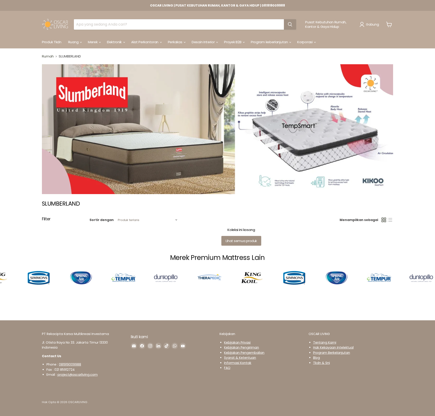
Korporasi (305, 42)
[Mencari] (290, 24)
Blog (316, 357)
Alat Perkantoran (145, 42)
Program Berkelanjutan (331, 352)
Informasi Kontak (237, 363)
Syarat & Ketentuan (240, 357)
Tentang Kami (324, 342)
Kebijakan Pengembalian (244, 352)
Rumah (48, 56)
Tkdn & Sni (321, 363)
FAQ (227, 368)
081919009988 (70, 364)
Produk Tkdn (51, 42)
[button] (370, 24)
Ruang (73, 42)
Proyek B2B (233, 42)
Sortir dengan (101, 220)
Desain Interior (203, 42)
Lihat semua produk (241, 240)
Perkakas (175, 42)
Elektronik (115, 42)
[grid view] (384, 220)
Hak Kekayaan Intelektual (333, 347)
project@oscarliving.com (78, 374)
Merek (93, 42)
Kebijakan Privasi (237, 342)
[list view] (390, 220)
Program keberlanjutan (270, 42)
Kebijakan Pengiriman (241, 347)
